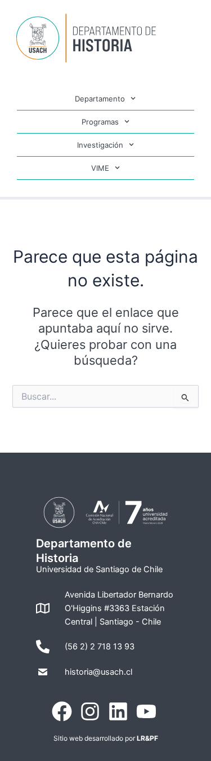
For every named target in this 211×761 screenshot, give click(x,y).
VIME (100, 167)
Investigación (100, 144)
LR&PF (147, 738)
